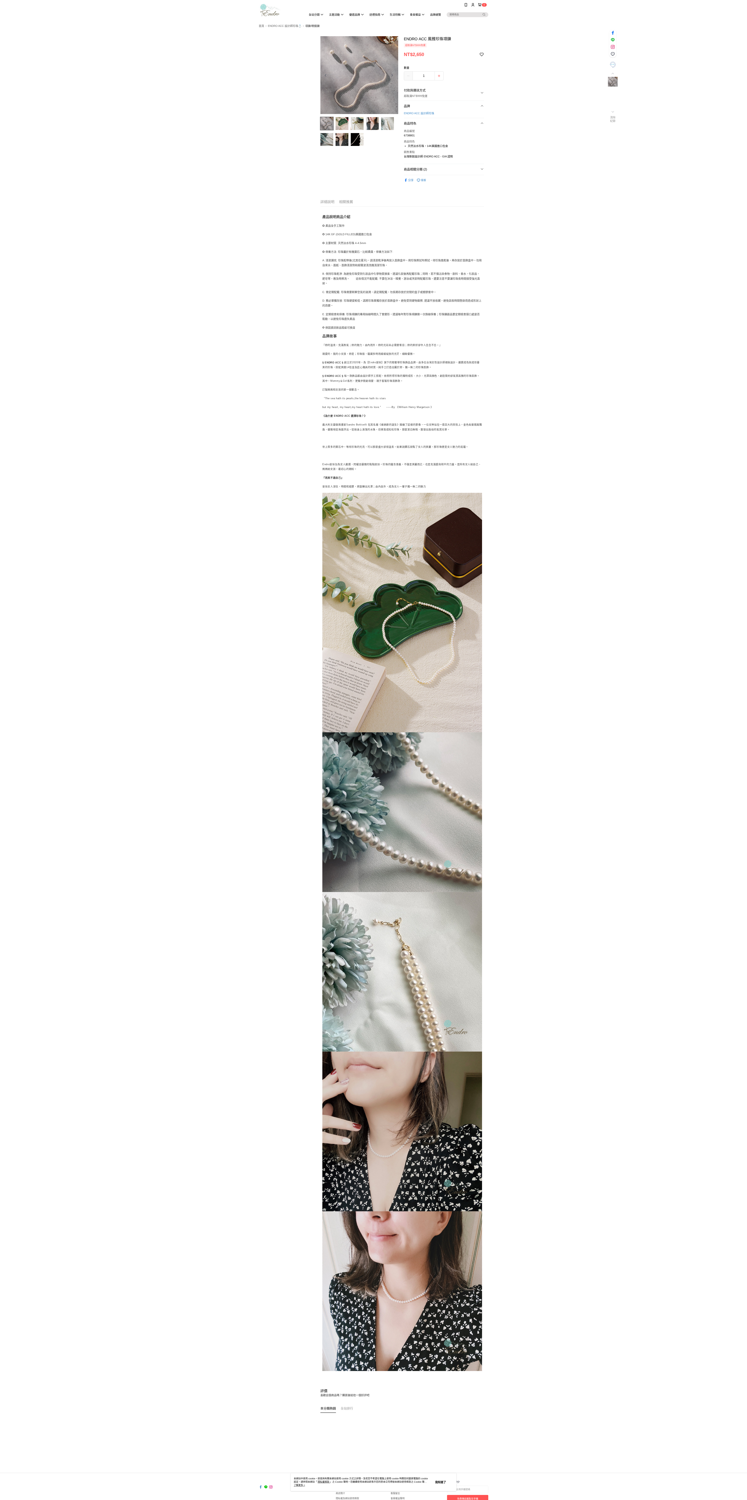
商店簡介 (340, 1493)
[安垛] (280, 10)
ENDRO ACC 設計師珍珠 (419, 113)
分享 (411, 180)
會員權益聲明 (398, 1498)
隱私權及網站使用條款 (347, 1498)
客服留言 (395, 1493)
